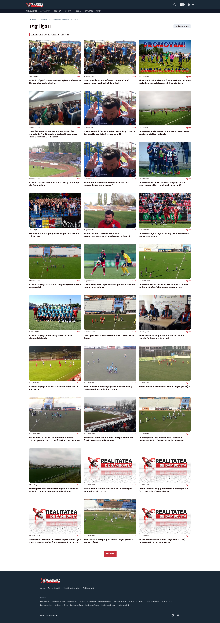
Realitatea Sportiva (58, 601)
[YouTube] (193, 4)
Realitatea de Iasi (123, 605)
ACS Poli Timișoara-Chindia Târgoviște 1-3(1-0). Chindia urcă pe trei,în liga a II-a (162, 541)
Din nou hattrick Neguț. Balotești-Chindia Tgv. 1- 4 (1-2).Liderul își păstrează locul (163, 490)
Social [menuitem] (78, 11)
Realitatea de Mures (61, 605)
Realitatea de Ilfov (46, 605)
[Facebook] (188, 4)
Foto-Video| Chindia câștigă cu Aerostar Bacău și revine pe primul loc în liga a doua (108, 388)
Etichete (44, 20)
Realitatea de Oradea (152, 601)
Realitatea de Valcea (92, 605)
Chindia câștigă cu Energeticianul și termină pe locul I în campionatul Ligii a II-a (55, 81)
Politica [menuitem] (57, 11)
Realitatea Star (72, 601)
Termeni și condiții (54, 588)
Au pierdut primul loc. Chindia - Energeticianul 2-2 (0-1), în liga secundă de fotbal (108, 439)
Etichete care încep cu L (60, 20)
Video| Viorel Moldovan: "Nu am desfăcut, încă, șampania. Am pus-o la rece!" (107, 184)
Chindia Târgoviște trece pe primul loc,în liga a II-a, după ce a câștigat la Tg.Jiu (164, 132)
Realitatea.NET (45, 601)
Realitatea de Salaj (120, 601)
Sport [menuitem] (98, 11)
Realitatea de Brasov (108, 605)
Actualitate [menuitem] (45, 11)
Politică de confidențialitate (71, 588)
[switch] (182, 4)
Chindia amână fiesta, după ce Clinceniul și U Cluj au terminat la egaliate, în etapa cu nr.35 (109, 132)
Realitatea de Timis (76, 605)
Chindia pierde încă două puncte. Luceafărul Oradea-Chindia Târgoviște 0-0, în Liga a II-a (161, 439)
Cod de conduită (88, 588)
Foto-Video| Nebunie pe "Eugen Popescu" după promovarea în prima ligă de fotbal (106, 81)
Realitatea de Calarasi (136, 601)
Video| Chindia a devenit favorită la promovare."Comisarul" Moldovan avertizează (107, 235)
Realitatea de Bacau (104, 601)
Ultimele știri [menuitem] (31, 11)
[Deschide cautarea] (174, 4)
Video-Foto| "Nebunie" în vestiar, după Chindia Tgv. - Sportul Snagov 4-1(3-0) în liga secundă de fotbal (55, 541)
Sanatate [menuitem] (89, 11)
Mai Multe (110, 554)
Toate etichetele (183, 26)
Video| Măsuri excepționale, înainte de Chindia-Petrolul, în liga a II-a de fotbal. (162, 337)
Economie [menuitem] (68, 11)
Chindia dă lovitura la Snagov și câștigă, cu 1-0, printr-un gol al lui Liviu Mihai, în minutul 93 (162, 184)
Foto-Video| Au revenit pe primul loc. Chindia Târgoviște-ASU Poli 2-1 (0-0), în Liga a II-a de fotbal (55, 439)
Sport (79, 77)
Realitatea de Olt (167, 601)
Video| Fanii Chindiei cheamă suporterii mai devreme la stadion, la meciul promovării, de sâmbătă (165, 81)
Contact (42, 588)
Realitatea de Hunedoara (88, 601)
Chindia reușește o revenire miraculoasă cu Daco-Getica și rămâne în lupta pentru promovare (163, 286)
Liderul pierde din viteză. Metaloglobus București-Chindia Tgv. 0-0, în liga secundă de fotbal (53, 490)
